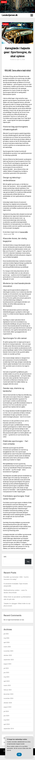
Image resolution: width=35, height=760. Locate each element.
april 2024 (7, 724)
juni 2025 (6, 672)
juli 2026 (6, 634)
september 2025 (9, 659)
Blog (5, 742)
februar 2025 (7, 690)
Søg (5, 557)
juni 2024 (6, 716)
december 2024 (8, 694)
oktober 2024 (8, 703)
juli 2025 (6, 668)
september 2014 (9, 728)
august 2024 (7, 707)
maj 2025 (6, 677)
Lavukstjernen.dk (10, 15)
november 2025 (8, 651)
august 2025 (7, 664)
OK (19, 754)
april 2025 (7, 681)
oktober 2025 (8, 655)
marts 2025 (7, 685)
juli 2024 (6, 711)
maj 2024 (6, 720)
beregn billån (24, 232)
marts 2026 (7, 647)
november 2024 (8, 698)
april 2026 (7, 642)
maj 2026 (6, 638)
